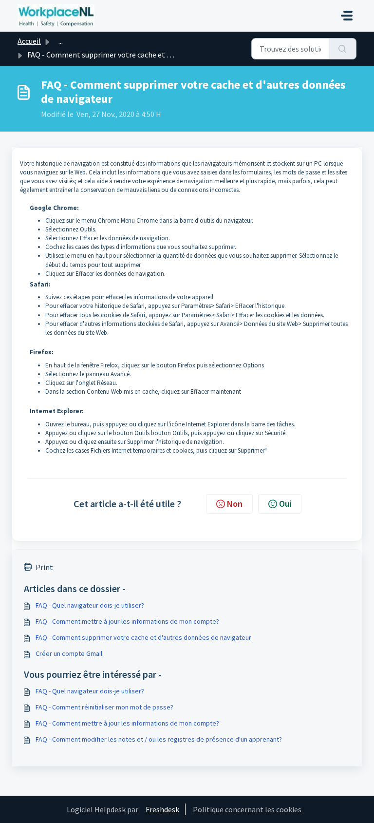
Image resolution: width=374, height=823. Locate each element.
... (60, 41)
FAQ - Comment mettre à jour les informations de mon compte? (127, 621)
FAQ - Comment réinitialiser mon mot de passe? (104, 707)
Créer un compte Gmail (69, 653)
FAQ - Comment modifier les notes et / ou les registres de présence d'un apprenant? (159, 739)
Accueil (29, 41)
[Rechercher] (342, 48)
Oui (285, 503)
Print (44, 567)
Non (235, 503)
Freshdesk (162, 809)
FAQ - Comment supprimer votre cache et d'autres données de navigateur (143, 637)
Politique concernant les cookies (247, 809)
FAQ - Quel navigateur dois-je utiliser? (90, 605)
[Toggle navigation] (346, 15)
